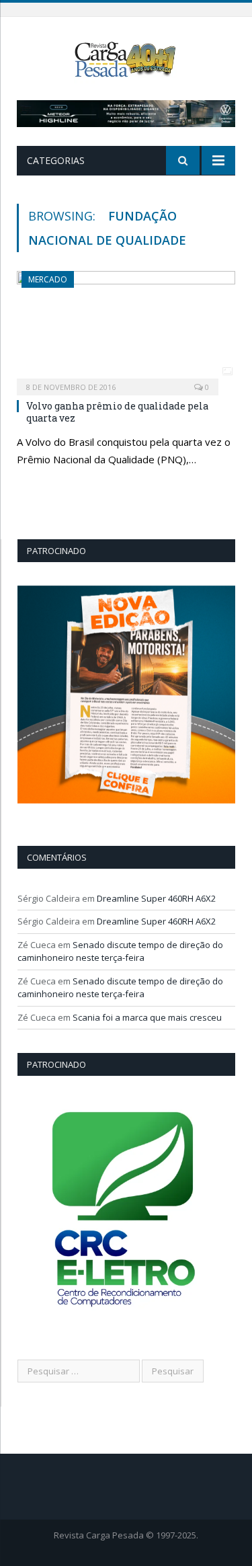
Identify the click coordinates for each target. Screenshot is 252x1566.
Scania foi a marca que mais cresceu (147, 1017)
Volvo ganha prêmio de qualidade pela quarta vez (117, 411)
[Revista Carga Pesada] (125, 58)
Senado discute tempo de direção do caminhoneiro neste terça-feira (120, 951)
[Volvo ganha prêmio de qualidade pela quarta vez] (126, 328)
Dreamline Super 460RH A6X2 (156, 898)
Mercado (47, 279)
